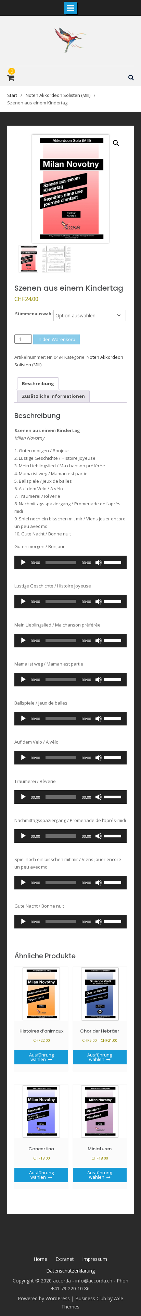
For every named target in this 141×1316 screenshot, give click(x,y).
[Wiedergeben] (23, 562)
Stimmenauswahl (34, 314)
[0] (10, 79)
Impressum (94, 1259)
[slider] (113, 562)
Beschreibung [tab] (38, 383)
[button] (116, 143)
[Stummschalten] (98, 562)
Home (40, 1259)
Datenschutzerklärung (70, 1270)
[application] (70, 562)
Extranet (64, 1259)
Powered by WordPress (44, 1298)
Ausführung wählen (41, 1057)
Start (12, 95)
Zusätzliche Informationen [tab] (53, 396)
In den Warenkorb (56, 339)
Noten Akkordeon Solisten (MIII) (58, 95)
